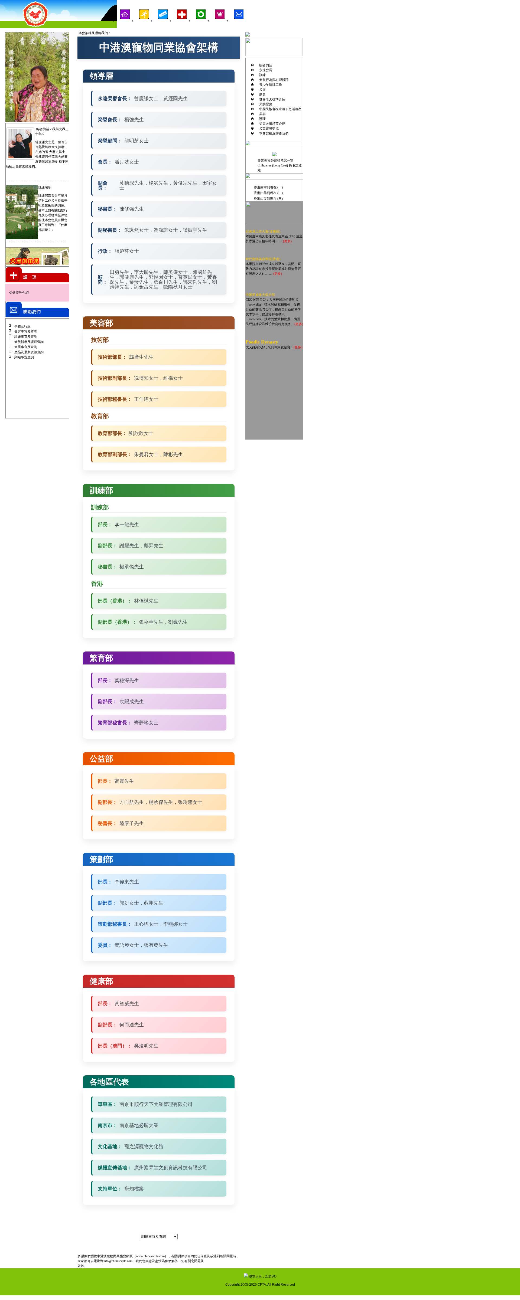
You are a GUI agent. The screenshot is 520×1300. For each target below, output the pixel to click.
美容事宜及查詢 (25, 331)
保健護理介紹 (19, 292)
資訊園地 (200, 25)
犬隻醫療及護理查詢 (29, 342)
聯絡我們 (238, 25)
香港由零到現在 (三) (268, 199)
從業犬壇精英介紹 (272, 124)
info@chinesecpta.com (117, 1261)
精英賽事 (219, 25)
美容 (163, 25)
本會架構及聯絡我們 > (94, 33)
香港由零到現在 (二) (268, 193)
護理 (262, 119)
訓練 (144, 25)
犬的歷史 (265, 104)
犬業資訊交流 (269, 128)
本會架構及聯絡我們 (273, 133)
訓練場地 (44, 187)
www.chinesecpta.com (150, 1256)
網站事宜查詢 (24, 357)
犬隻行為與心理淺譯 (273, 80)
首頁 (125, 25)
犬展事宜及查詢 (25, 347)
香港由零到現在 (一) (268, 187)
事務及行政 (22, 326)
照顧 (181, 25)
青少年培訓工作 (270, 85)
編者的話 (265, 65)
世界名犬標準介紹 (272, 99)
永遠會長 (265, 70)
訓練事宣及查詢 (25, 337)
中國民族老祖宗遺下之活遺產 (280, 109)
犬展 (262, 89)
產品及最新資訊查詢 (29, 352)
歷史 (262, 94)
